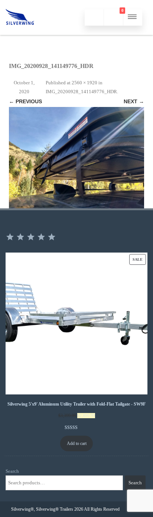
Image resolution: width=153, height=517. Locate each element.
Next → (134, 101)
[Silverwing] (20, 32)
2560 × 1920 (84, 82)
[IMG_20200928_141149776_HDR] (76, 157)
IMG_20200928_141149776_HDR (81, 91)
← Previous (25, 101)
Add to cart (77, 443)
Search (12, 471)
